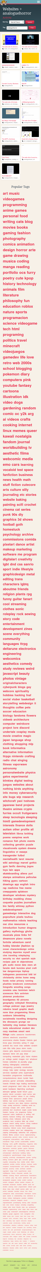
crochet (30, 504)
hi (24, 1096)
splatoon (23, 891)
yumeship (17, 1067)
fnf (29, 935)
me (20, 554)
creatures (26, 1225)
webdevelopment (12, 909)
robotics (7, 1009)
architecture (21, 719)
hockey (11, 1112)
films (24, 453)
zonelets (7, 990)
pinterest (7, 996)
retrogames (6, 1139)
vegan (25, 1218)
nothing (8, 789)
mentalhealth (10, 859)
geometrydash (17, 1230)
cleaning (5, 1119)
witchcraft (9, 801)
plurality (24, 1061)
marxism (17, 1216)
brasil (15, 1009)
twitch (32, 990)
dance (20, 544)
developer (8, 895)
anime (8, 210)
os (34, 1189)
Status (34, 1265)
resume (29, 859)
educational (15, 1028)
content (24, 1180)
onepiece (6, 1166)
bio (5, 906)
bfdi (30, 974)
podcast (15, 1005)
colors (13, 1114)
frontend (29, 1234)
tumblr (25, 1078)
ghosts (31, 1160)
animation (25, 244)
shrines (23, 1164)
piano (19, 938)
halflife (25, 1243)
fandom (9, 441)
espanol (18, 1220)
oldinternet (30, 1196)
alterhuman (16, 1153)
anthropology (13, 1132)
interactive (24, 913)
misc (21, 1045)
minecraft (11, 345)
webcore (8, 691)
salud (24, 1094)
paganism (16, 1214)
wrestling (18, 986)
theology (5, 1144)
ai (4, 419)
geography (8, 1002)
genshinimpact (16, 1155)
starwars (6, 1053)
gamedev (11, 357)
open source (17, 1261)
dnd (13, 564)
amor (33, 952)
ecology (23, 1070)
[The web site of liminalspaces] (10, 95)
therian (33, 1086)
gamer (13, 1080)
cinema (8, 509)
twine (13, 1053)
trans (19, 579)
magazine (30, 1144)
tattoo (28, 1153)
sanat (29, 1184)
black (21, 1216)
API (28, 1265)
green (30, 1092)
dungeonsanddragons (27, 1230)
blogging (24, 368)
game (8, 255)
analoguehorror (14, 49)
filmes (32, 1012)
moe (26, 1191)
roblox (27, 306)
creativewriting (18, 1196)
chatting (32, 1096)
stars (30, 964)
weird (30, 668)
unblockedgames (23, 1211)
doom (20, 1078)
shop (27, 740)
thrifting (18, 1117)
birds (17, 789)
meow (18, 964)
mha (33, 1214)
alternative (10, 752)
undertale (9, 732)
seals (29, 1171)
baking (21, 499)
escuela (30, 1070)
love (30, 357)
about (29, 784)
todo (4, 1205)
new (36, 1209)
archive (27, 534)
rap (5, 888)
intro (32, 884)
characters (11, 584)
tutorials (5, 1169)
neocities (16, 1191)
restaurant (6, 1114)
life (22, 357)
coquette (8, 902)
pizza (17, 935)
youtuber (24, 1198)
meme (28, 888)
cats (20, 221)
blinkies (8, 780)
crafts (25, 419)
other (16, 829)
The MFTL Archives (8, 139)
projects (28, 805)
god (35, 1040)
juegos (7, 784)
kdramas (31, 1148)
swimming (6, 1096)
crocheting (21, 1151)
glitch (16, 1160)
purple (30, 1110)
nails (22, 1139)
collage (6, 1005)
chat (13, 760)
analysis (5, 1123)
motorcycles (5, 1236)
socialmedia (9, 1018)
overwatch (5, 1218)
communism (30, 983)
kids (31, 1178)
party (8, 1211)
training (24, 1202)
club (9, 1243)
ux (3, 1178)
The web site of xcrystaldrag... (30, 47)
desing (21, 1218)
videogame (27, 323)
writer (28, 1162)
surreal (17, 1141)
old (17, 1053)
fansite (6, 967)
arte (32, 249)
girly (23, 1056)
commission (6, 1200)
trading (24, 1083)
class (23, 1207)
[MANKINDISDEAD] (10, 58)
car (28, 1021)
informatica (18, 748)
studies (20, 1236)
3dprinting (21, 1089)
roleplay (16, 122)
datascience (5, 1248)
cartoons (11, 391)
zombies (28, 1236)
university (12, 1157)
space (28, 469)
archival (8, 1245)
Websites (11, 9)
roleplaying (24, 955)
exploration (5, 1223)
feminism (23, 990)
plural (24, 1119)
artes (21, 1072)
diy (20, 514)
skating (6, 1064)
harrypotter (11, 1151)
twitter (29, 1218)
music (5, 49)
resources (19, 924)
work (26, 837)
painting (9, 504)
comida (30, 539)
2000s (26, 362)
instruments (23, 1220)
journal (24, 441)
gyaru (14, 880)
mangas (13, 1108)
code (16, 618)
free (21, 888)
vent (28, 1031)
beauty (24, 673)
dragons (31, 927)
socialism (14, 1096)
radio (6, 760)
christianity (8, 977)
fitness (7, 764)
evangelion (27, 1214)
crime (19, 1209)
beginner (5, 1239)
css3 (12, 1230)
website (9, 499)
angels (24, 1110)
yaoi (19, 801)
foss (18, 1162)
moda (31, 732)
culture (15, 489)
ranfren (25, 1248)
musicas (29, 1164)
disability (5, 1214)
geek (34, 1187)
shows (28, 519)
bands (35, 1110)
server (20, 1178)
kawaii (8, 436)
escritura (29, 1180)
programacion (15, 317)
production (18, 996)
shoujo (22, 1191)
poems (7, 837)
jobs (21, 1241)
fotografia (8, 986)
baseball (14, 1072)
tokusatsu (12, 1248)
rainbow (5, 1230)
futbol (21, 855)
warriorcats (32, 1083)
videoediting (30, 1080)
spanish (25, 958)
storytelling (10, 703)
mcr (27, 1059)
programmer (17, 1075)
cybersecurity (28, 793)
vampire (5, 1182)
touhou (28, 916)
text (22, 1130)
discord (24, 727)
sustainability (25, 1141)
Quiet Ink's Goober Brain (30, 139)
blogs (21, 687)
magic (27, 736)
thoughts (9, 707)
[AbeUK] (30, 76)
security (7, 958)
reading (23, 266)
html (16, 328)
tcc (34, 1105)
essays (23, 851)
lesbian (22, 1024)
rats (36, 1137)
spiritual (14, 1232)
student (26, 1028)
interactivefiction (6, 1225)
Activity (7, 17)
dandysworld (6, 1180)
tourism (22, 1123)
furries (7, 813)
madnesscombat (18, 67)
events (31, 841)
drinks (24, 1245)
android (6, 1045)
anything (28, 789)
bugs (12, 797)
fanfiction (10, 474)
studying (7, 952)
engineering (12, 653)
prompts (13, 1245)
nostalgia (23, 436)
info (5, 793)
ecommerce (7, 1040)
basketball (28, 699)
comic (8, 413)
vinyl (24, 1196)
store (24, 1048)
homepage (29, 1117)
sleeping (31, 817)
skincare (6, 1091)
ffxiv (17, 993)
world (30, 1105)
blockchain (13, 1184)
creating (5, 1157)
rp (33, 945)
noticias (10, 1198)
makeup (9, 549)
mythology (18, 931)
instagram (19, 1200)
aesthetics (11, 663)
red (33, 1234)
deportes (17, 952)
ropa (10, 1101)
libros (20, 833)
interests (8, 825)
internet (25, 424)
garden (20, 1148)
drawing (21, 255)
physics (30, 772)
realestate (16, 1056)
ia (12, 1196)
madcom (11, 67)
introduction (10, 927)
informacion (28, 1193)
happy (12, 1241)
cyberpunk (10, 687)
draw (26, 1053)
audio (11, 964)
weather (5, 1094)
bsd (11, 1110)
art (9, 49)
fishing (29, 1112)
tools (5, 1028)
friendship (18, 1126)
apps (17, 869)
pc (4, 1059)
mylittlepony (6, 1173)
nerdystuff (28, 141)
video (8, 402)
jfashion (25, 945)
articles (17, 1182)
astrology (14, 862)
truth (16, 1171)
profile (25, 829)
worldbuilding (15, 447)
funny (7, 598)
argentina (5, 1243)
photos (8, 678)
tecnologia (18, 817)
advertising (9, 1220)
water (4, 1151)
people (25, 1098)
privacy (20, 980)
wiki (5, 862)
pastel (15, 1059)
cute (19, 278)
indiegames (9, 974)
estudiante (6, 1141)
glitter (27, 1189)
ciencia (13, 1234)
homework (9, 1146)
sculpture (18, 1121)
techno (29, 1094)
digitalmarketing (30, 1135)
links (24, 935)
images (22, 1059)
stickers (6, 1037)
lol (35, 974)
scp (27, 1207)
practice (22, 1182)
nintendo (17, 756)
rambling (24, 1223)
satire (9, 1207)
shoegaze (11, 1182)
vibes (12, 1193)
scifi (20, 504)
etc (22, 494)
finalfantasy (23, 1232)
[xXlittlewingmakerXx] (30, 95)
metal (30, 574)
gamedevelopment (23, 821)
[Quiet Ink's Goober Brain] (30, 131)
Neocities (9, 1261)
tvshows (29, 801)
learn (12, 1121)
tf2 (18, 999)
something (29, 1227)
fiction (16, 484)
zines (28, 628)
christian (5, 1130)
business (26, 474)
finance (20, 825)
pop (21, 1053)
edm (18, 1108)
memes (19, 430)
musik (18, 1232)
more (21, 1214)
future (32, 1209)
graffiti (16, 1144)
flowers (31, 715)
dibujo (4, 1189)
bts (4, 1021)
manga (9, 266)
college (9, 1059)
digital (18, 780)
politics (9, 340)
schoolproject (7, 1153)
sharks (16, 1040)
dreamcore (9, 938)
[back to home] (3, 3)
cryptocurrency (13, 1209)
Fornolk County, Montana (10, 83)
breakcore (18, 983)
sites (35, 1144)
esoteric (28, 1169)
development (13, 628)
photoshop (34, 1248)
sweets (9, 1196)
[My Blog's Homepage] (10, 113)
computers (12, 379)
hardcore (12, 1117)
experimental (19, 776)
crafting (30, 756)
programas (22, 1112)
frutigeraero (29, 813)
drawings (8, 884)
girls (11, 1051)
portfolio (10, 272)
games (21, 210)
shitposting (22, 1144)
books (22, 227)
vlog (15, 1024)
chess (28, 898)
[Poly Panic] (10, 150)
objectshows (26, 961)
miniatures (32, 1241)
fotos (25, 1216)
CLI (19, 1265)
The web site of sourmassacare (30, 157)
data (24, 964)
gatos (6, 776)
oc (17, 413)
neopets (9, 1232)
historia (29, 1040)
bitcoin (11, 1094)
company (28, 1182)
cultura (5, 1103)
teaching (32, 920)
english (24, 884)
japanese (9, 805)
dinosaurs (12, 1021)
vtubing (8, 1216)
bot (33, 1184)
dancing (21, 866)
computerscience (9, 1078)
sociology (21, 1101)
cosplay (22, 732)
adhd (28, 1202)
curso (19, 1146)
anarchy (11, 1169)
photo (22, 841)
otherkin (5, 1117)
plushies (7, 983)
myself (26, 952)
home (26, 977)
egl (27, 1121)
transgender (10, 855)
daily (13, 1189)
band (19, 805)
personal (11, 215)
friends (23, 588)
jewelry (30, 1005)
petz (15, 1146)
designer (15, 1236)
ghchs (28, 931)
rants (11, 1144)
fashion (24, 232)
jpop (10, 1042)
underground (6, 1193)
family (11, 906)
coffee (20, 707)
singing (22, 760)
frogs (12, 1141)
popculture (9, 916)
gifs (5, 964)
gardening (12, 408)
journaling (11, 494)
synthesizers (32, 1207)
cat (17, 509)
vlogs (11, 1171)
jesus (18, 1048)
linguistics (9, 851)
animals (10, 289)
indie (16, 569)
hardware (12, 1089)
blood (13, 1207)
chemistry (16, 1042)
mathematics (10, 920)
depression (6, 1148)
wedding (5, 1126)
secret (21, 1248)
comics (9, 244)
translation (7, 1075)
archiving (29, 1245)
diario (11, 1236)
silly (25, 489)
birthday (7, 898)
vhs (16, 1112)
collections (14, 1225)
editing (8, 579)
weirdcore (7, 104)
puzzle (29, 844)
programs (13, 1180)
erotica (18, 1164)
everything (21, 633)
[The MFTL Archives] (10, 131)
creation (12, 1130)
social (7, 699)
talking (5, 1160)
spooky (28, 1223)
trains (28, 1056)
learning (27, 464)
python (30, 906)
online (31, 948)
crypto (28, 809)
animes (17, 809)
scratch (34, 1045)
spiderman (26, 1178)
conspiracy (6, 1128)
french (17, 1175)
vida (23, 1117)
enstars (5, 1135)
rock (20, 613)
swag (32, 977)
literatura (32, 1024)
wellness (27, 1139)
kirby (28, 1119)
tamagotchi (19, 1227)
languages (11, 643)
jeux (25, 1227)
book (6, 748)
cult (28, 1232)
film (21, 289)
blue (11, 1012)
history (9, 283)
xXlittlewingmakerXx (28, 102)
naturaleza (19, 1239)
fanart (27, 598)
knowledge (26, 1126)
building (23, 1153)
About (5, 1265)
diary (25, 374)
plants (20, 594)
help (11, 1070)
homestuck (11, 529)
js (24, 1114)
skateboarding (11, 873)
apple (4, 1196)
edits (21, 1245)
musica (9, 261)
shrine (18, 977)
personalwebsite (13, 772)
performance (24, 1175)
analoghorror (7, 159)
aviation (32, 1141)
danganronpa (14, 971)
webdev (27, 1045)
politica (17, 1248)
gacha (25, 1148)
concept (37, 104)
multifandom (20, 1225)
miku (24, 1086)
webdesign (26, 703)
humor (22, 927)
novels (27, 938)
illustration (12, 396)
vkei (18, 958)
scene (7, 633)
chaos (30, 1191)
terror (17, 1130)
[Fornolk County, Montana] (10, 76)
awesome (20, 1034)
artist (30, 544)
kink (9, 1230)
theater (22, 1040)
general (15, 1137)
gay (28, 687)
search (11, 1123)
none (5, 1012)
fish (16, 841)
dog (33, 913)
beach (10, 1218)
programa (33, 1132)
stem (13, 1216)
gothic (33, 862)
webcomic (16, 141)
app (17, 884)
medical (5, 1098)
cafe (4, 1048)
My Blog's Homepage (9, 120)
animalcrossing (16, 1223)
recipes (6, 961)
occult (17, 813)
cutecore (29, 484)
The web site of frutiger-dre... (30, 120)
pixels (20, 916)
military (5, 1207)
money (13, 793)
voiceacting (12, 1162)
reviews (19, 668)
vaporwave (20, 764)
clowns (5, 1051)
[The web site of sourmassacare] (30, 150)
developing (10, 1239)
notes (17, 1169)
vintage (20, 678)
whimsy (20, 906)
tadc (35, 1230)
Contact (24, 1268)
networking (25, 1146)
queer (32, 430)
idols (28, 1209)
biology (8, 715)
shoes (11, 1119)
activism (24, 993)
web (16, 362)
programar (12, 1086)
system (22, 848)
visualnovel (17, 1110)
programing (13, 334)
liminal (29, 1155)
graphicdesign (14, 574)
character (20, 1173)
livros (5, 1042)
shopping (21, 744)
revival (12, 1205)
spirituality (22, 691)
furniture (10, 1160)
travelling (21, 1018)
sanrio (29, 564)
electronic (14, 1037)
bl (18, 961)
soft (22, 1166)
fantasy (25, 385)
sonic (19, 608)
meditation (30, 1198)
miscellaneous (6, 1241)
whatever (33, 1059)
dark (13, 967)
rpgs (23, 1005)
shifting (24, 1234)
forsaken (19, 1184)
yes (27, 1096)
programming (15, 204)
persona (6, 1080)
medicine (13, 888)
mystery (31, 895)
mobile (23, 1162)
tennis (22, 1135)
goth (19, 524)
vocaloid (9, 469)
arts (6, 489)
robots (22, 920)
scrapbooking (7, 1137)
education (11, 306)
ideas (21, 1103)
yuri (30, 873)
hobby (6, 945)
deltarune (10, 648)
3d (19, 519)
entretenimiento (6, 1234)
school (9, 368)
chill (33, 1114)
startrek (25, 1184)
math (27, 479)
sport (7, 569)
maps (5, 1105)
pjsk (14, 961)
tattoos (20, 1096)
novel (16, 1045)
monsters (29, 1101)
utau (15, 990)
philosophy (13, 300)
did (4, 1146)
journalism (30, 902)
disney (4, 1198)
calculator (34, 1202)
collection (13, 1061)
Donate (12, 1265)
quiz (31, 1189)
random (29, 408)
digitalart (10, 559)
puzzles (18, 902)
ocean (6, 948)
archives (22, 1169)
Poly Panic (5, 157)
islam (4, 1220)
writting (28, 1114)
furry (31, 272)
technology (27, 283)
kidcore (13, 1128)
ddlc (13, 1243)
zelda (4, 1216)
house (28, 1216)
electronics (27, 648)
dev (33, 1028)
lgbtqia (13, 1091)
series (25, 509)
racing (28, 1123)
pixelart (9, 544)
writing (9, 221)
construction (27, 1067)
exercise (34, 1218)
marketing (24, 549)
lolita (13, 1048)
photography (14, 238)
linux (7, 430)
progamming (21, 1012)
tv (24, 67)
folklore (32, 1166)
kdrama (26, 1103)
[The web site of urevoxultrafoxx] (10, 39)
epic (34, 1094)
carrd (28, 942)
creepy (5, 1070)
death (31, 1009)
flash (31, 1078)
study (7, 668)
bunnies (21, 967)
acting (24, 1042)
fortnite (7, 942)
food (24, 215)
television (9, 833)
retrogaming (7, 1067)
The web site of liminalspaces (10, 102)
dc (29, 1086)
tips (15, 1239)
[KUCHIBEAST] (10, 168)
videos (13, 419)
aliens (23, 873)
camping (10, 1187)
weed (5, 1089)
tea (11, 1045)
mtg (16, 1178)
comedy (26, 663)
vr (17, 851)
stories (31, 494)
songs (27, 986)
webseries (22, 1132)
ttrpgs (7, 756)
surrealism (18, 1094)
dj (19, 1061)
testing (28, 780)
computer (9, 723)
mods (27, 1151)
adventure (18, 942)
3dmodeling (19, 1015)
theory (13, 1173)
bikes (8, 1189)
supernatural (29, 1072)
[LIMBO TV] (30, 58)
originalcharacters (15, 683)
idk (25, 396)
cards (35, 1164)
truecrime (11, 1103)
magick (4, 1232)
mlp (30, 744)
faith (24, 1236)
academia (6, 1121)
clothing (8, 744)
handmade (6, 1184)
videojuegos (14, 351)
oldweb (26, 49)
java (17, 1103)
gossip (10, 1223)
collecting (8, 844)
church (25, 1200)
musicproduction (15, 1166)
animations (18, 877)
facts (32, 1216)
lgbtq (24, 584)
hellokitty (7, 1024)
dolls (29, 825)
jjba (20, 1160)
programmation (23, 1187)
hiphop (25, 971)
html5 (6, 821)
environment (26, 1051)
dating (31, 1225)
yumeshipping (17, 1202)
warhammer (19, 1234)
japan (6, 740)
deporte (17, 1051)
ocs (22, 272)
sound (15, 1101)
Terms (16, 1268)
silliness (32, 1232)
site (5, 797)
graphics (9, 519)
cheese (34, 1227)
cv (16, 1151)
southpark (30, 1089)
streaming (18, 603)
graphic (23, 1009)
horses (5, 1061)
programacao (31, 1128)
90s (30, 49)
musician (25, 1241)
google (11, 1214)
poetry (8, 278)
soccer (7, 711)
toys (5, 869)
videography (15, 1064)
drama (30, 1098)
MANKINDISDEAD (8, 65)
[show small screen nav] (38, 2)
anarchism (23, 1037)
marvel (35, 122)
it (35, 703)
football (9, 524)
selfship (5, 1175)
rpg (29, 594)
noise (12, 980)
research (28, 797)
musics (34, 1193)
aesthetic (11, 453)
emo (7, 464)
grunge (22, 1021)
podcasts (6, 1110)
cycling (34, 1157)
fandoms (19, 715)
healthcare (19, 1114)
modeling (24, 1105)
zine (10, 924)
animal (5, 1191)
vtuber (16, 699)
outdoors (7, 1015)
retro (7, 362)
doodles (5, 1187)
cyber (16, 1070)
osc (5, 924)
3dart (32, 1162)
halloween (18, 1119)
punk (7, 514)
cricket (31, 1121)
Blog (23, 1265)
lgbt (39, 122)
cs (34, 1196)
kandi (19, 1091)
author (23, 1108)
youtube (10, 385)
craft (34, 967)
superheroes (23, 1171)
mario (29, 1048)
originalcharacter (7, 1202)
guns (34, 1178)
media (27, 458)
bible (23, 1121)
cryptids (5, 1162)
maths (12, 1034)
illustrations (32, 1175)
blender (15, 945)
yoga (30, 1061)
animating (23, 1205)
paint (29, 1248)
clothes (8, 608)
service (11, 1126)
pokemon (11, 374)
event (5, 1086)
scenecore (8, 993)
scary (19, 1128)
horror (33, 49)
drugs (24, 1155)
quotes (28, 1157)
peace (16, 1243)
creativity (25, 559)
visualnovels (10, 848)
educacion (19, 711)
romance (8, 841)
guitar (17, 598)
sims (7, 1205)
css (20, 564)
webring (17, 1241)
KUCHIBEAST (7, 176)
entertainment (13, 623)
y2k (23, 413)
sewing (30, 613)
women (31, 1137)
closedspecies (20, 1157)
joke (4, 1227)
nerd (19, 1086)
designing (32, 1018)
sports (21, 311)
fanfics (27, 1166)
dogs (18, 402)
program (30, 554)
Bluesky (31, 1261)
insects (5, 1083)
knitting (28, 833)
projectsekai (5, 1250)
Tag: (4, 27)
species (22, 1189)
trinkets (12, 1083)
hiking (6, 880)
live (31, 1173)
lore (15, 727)
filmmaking (31, 1002)
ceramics (14, 1148)
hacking (20, 695)
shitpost (30, 1187)
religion (9, 594)
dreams (32, 848)
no (13, 958)
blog (29, 221)
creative (17, 736)
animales (20, 1080)
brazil (24, 1128)
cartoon (23, 880)
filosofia (18, 1207)
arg (31, 413)
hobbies (8, 695)
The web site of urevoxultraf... (10, 47)
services (6, 1072)
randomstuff (14, 1211)
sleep (6, 817)
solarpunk (13, 1200)
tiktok (11, 1098)
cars (16, 464)
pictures (24, 999)
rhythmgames (16, 1198)
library (11, 1135)
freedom (5, 1112)
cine (5, 955)
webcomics (11, 658)
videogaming (28, 1130)
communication (19, 1193)
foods (6, 980)
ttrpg (24, 643)
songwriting (30, 1205)
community (11, 638)
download (12, 1250)
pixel (28, 967)
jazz (34, 1051)
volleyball (20, 1002)
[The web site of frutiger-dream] (30, 113)
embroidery (15, 1218)
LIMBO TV (25, 65)
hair (28, 1132)
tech (7, 328)
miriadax (14, 1227)
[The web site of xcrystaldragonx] (30, 39)
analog (14, 159)
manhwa (13, 1031)
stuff (6, 484)
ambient (16, 1135)
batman (8, 1178)
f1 (28, 1042)
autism (7, 829)
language (17, 740)
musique (17, 1205)
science (10, 323)
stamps (7, 877)
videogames (35, 141)
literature (11, 295)
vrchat (4, 1211)
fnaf (28, 695)
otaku (20, 1137)
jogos (30, 866)
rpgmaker (6, 1171)
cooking (10, 424)
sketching (34, 1103)
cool (6, 603)
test (20, 469)
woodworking (34, 1243)
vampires (17, 837)
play (12, 1178)
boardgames (9, 999)
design (9, 249)
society (12, 1164)
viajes (24, 1209)
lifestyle (27, 569)
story (7, 618)
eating (17, 1123)
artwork (28, 1108)
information (25, 752)
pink (27, 379)
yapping (5, 1132)
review (19, 1180)
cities (4, 1245)
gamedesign (10, 913)
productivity (34, 1236)
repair (35, 1225)
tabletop (5, 1101)
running (29, 980)
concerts (25, 1160)
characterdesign (18, 948)
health (17, 479)
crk (32, 1182)
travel (22, 340)
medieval (34, 1123)
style (33, 958)
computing (7, 1056)
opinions (21, 1243)
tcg (30, 1239)
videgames (26, 1239)
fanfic (12, 866)
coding (23, 261)
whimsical (32, 1211)
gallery (7, 931)
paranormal (21, 974)
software (9, 554)
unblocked (25, 1064)
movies (9, 227)
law (4, 971)
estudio (26, 1173)
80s (8, 1048)
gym (5, 866)
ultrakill (6, 67)
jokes (17, 1245)
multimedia (27, 1075)
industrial (5, 1209)
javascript (10, 673)
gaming (9, 232)
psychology (12, 534)
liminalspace (16, 104)
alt (35, 964)
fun (27, 300)
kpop (28, 278)
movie (7, 736)
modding (19, 898)
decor (15, 1187)
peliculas (31, 877)
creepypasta (10, 891)
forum (25, 1091)
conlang (11, 1175)
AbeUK (24, 83)
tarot (21, 859)
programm (8, 1227)
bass (14, 1220)
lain (11, 869)
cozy (5, 1031)
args (32, 1042)
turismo (25, 1137)
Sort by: (5, 22)
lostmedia (10, 1191)
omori (21, 1031)
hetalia (33, 1151)
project (7, 727)
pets (27, 707)
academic (6, 1164)
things (6, 1034)
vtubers (34, 1056)
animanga (6, 1108)
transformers (30, 1034)
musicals (8, 935)
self (29, 1243)
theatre (7, 809)
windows (20, 895)
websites (18, 784)
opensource (17, 1098)
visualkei (30, 1220)
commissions (13, 539)
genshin (20, 844)
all (32, 829)
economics (16, 1105)
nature (8, 311)
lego (18, 1083)
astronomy (10, 768)
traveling (12, 955)
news (7, 479)
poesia (32, 1146)
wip (19, 797)
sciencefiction (15, 1139)
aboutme (9, 588)
